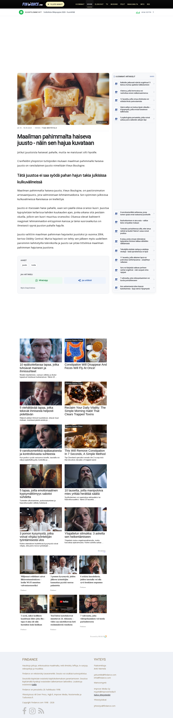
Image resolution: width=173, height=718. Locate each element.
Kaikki (152, 76)
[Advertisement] (134, 166)
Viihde (89, 4)
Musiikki (114, 4)
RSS (148, 4)
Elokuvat (99, 4)
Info (142, 4)
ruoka (33, 265)
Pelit (122, 4)
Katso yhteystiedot (102, 695)
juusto (24, 265)
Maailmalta (132, 4)
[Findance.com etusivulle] (32, 4)
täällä (34, 684)
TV (107, 4)
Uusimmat (80, 4)
